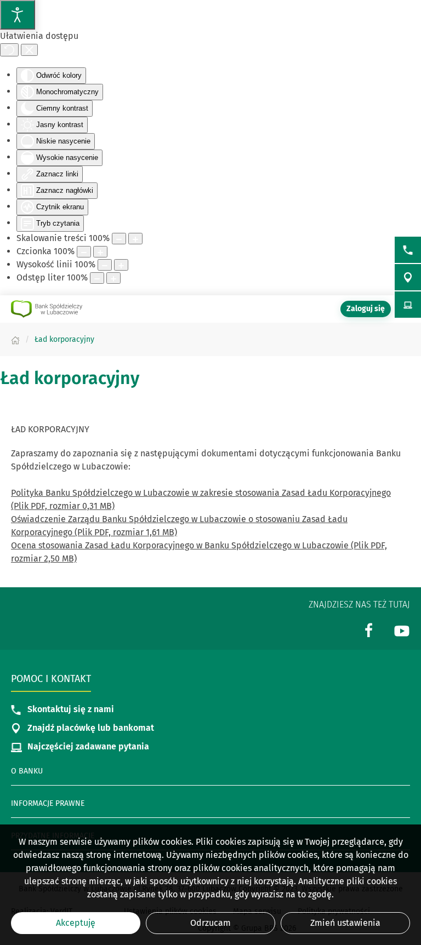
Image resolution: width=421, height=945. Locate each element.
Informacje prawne (47, 803)
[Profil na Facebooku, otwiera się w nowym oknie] (369, 630)
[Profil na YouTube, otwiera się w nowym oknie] (402, 630)
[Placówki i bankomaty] (408, 277)
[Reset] (9, 49)
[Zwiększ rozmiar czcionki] (100, 251)
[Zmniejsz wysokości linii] (105, 265)
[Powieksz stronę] (135, 238)
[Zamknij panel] (29, 50)
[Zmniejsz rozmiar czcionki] (84, 251)
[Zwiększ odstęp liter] (113, 278)
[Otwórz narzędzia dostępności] (17, 15)
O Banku (27, 771)
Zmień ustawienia (345, 923)
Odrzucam (210, 923)
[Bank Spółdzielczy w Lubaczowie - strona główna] (46, 309)
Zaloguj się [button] (365, 308)
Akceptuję (75, 923)
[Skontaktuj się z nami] (408, 250)
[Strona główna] (15, 339)
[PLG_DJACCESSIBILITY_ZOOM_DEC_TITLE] (119, 238)
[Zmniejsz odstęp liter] (97, 278)
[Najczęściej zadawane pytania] (408, 304)
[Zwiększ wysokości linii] (121, 265)
